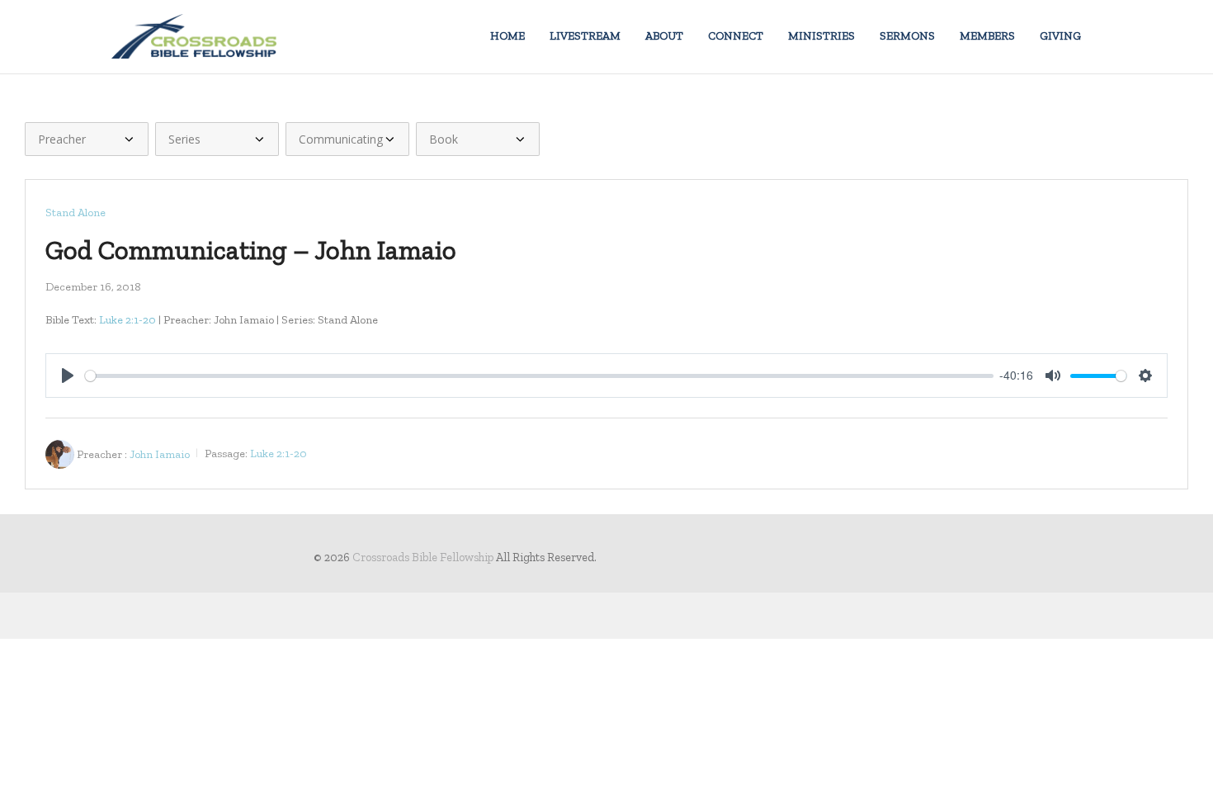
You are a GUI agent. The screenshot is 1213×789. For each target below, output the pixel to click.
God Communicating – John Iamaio (250, 250)
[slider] (539, 376)
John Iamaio (160, 453)
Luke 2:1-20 (127, 320)
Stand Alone (75, 213)
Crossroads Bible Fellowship (422, 557)
